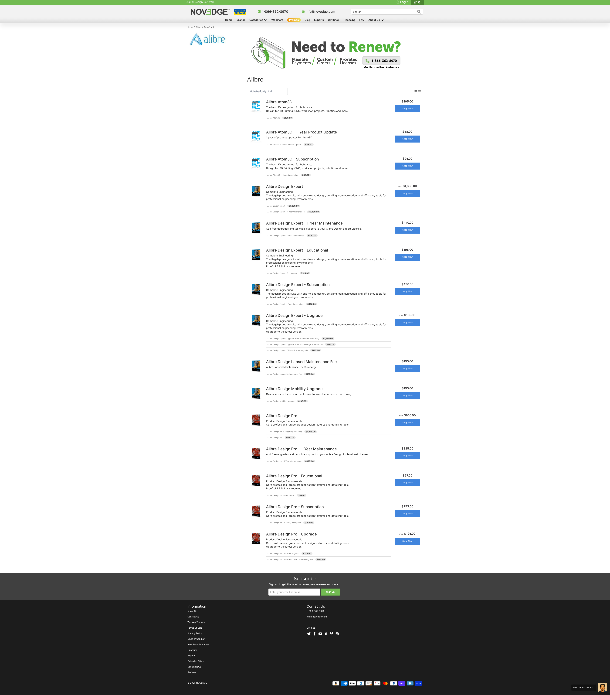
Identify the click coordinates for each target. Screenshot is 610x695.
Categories (256, 19)
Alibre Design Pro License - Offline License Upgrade (290, 559)
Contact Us (193, 616)
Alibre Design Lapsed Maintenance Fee (284, 374)
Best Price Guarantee (198, 644)
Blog (307, 19)
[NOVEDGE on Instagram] (337, 634)
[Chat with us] (602, 687)
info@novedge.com (320, 12)
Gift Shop (333, 19)
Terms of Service (196, 622)
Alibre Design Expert (276, 206)
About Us (374, 19)
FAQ (361, 19)
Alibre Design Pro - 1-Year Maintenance (284, 461)
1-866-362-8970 (275, 12)
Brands (241, 19)
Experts (319, 19)
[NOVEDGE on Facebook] (314, 634)
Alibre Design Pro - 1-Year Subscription (284, 523)
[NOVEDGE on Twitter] (309, 634)
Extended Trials (195, 661)
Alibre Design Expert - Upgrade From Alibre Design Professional (295, 344)
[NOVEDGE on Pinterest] (331, 634)
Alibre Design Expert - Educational (282, 273)
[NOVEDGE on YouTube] (320, 634)
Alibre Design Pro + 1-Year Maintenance (284, 432)
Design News (194, 666)
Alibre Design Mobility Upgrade (281, 401)
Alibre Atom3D (273, 118)
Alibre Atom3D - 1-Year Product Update (284, 144)
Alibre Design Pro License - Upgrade (283, 553)
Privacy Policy (194, 633)
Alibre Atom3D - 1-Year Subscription (282, 175)
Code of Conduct (196, 638)
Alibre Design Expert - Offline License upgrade (287, 350)
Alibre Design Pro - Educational (281, 495)
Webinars (277, 19)
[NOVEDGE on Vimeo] (326, 634)
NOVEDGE (201, 682)
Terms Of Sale (194, 627)
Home (229, 19)
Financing (349, 19)
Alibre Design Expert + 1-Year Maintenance (286, 212)
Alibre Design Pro (274, 437)
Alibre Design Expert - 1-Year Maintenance (285, 236)
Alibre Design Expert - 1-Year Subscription (285, 304)
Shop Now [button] (407, 108)
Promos (294, 19)
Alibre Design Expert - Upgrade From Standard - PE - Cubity (293, 338)
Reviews (191, 672)
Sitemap (311, 627)
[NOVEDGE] (210, 12)
